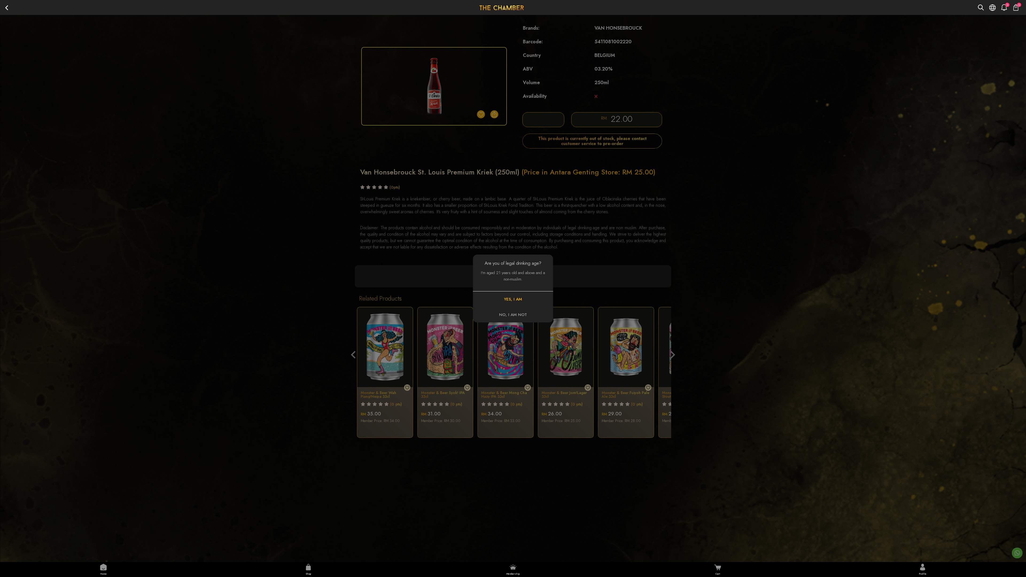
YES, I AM (513, 299)
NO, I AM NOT (513, 315)
